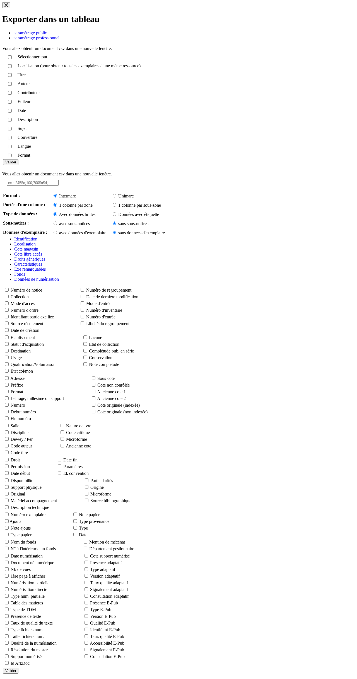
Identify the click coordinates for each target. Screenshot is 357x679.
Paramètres (73, 466)
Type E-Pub (100, 609)
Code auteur (21, 446)
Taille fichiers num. (27, 636)
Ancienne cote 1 (111, 391)
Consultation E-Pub (107, 656)
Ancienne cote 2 (111, 398)
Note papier (89, 514)
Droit (15, 460)
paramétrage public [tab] (30, 32)
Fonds (19, 274)
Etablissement (23, 337)
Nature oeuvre (78, 425)
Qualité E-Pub (102, 623)
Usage (16, 357)
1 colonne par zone (76, 205)
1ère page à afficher (28, 576)
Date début (20, 473)
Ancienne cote (78, 446)
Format (17, 391)
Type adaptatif (102, 569)
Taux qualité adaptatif (109, 582)
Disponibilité (22, 480)
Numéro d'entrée (100, 317)
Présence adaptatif (106, 562)
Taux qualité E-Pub (107, 636)
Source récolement (27, 323)
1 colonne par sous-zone (139, 205)
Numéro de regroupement (108, 290)
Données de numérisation (36, 279)
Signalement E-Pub (107, 649)
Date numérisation (27, 556)
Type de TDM (23, 609)
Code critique (78, 432)
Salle (15, 425)
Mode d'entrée (98, 303)
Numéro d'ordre (24, 310)
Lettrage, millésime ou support (37, 398)
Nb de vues (21, 569)
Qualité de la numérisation (34, 643)
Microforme (76, 439)
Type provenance (94, 521)
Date (83, 534)
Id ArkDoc (20, 663)
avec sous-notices (74, 223)
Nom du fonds (23, 542)
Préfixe (17, 385)
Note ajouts (21, 528)
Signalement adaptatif (109, 589)
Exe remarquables (30, 269)
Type (83, 528)
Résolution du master (29, 649)
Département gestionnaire (111, 548)
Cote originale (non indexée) (122, 411)
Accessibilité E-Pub (107, 643)
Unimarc (126, 196)
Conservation (100, 357)
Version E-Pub (103, 616)
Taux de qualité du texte (32, 623)
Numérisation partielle (30, 582)
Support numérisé (26, 656)
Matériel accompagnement (34, 500)
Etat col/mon (22, 371)
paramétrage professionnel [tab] (36, 37)
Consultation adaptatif (109, 596)
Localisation (25, 244)
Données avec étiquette (138, 214)
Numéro (18, 405)
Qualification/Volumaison (33, 364)
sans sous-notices (133, 223)
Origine (97, 487)
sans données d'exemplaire (141, 232)
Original (18, 494)
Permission (20, 466)
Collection (20, 296)
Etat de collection (104, 344)
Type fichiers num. (27, 629)
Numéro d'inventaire (104, 310)
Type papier (21, 534)
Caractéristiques (28, 264)
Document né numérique (32, 562)
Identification (25, 239)
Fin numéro (21, 418)
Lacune (95, 337)
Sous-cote (106, 378)
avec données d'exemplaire (82, 232)
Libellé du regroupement (107, 323)
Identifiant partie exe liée (32, 317)
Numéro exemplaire (28, 514)
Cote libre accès (28, 254)
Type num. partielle (28, 596)
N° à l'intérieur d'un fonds (33, 548)
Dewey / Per (22, 439)
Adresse (17, 378)
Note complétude (104, 364)
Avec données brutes (77, 214)
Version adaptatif (105, 576)
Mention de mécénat (107, 542)
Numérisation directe (29, 589)
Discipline (19, 432)
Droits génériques (29, 259)
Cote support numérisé (110, 556)
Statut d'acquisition (27, 344)
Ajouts (15, 521)
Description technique (30, 507)
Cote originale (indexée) (118, 405)
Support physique (26, 487)
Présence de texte (26, 616)
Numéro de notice (26, 290)
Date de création (25, 330)
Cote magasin (26, 249)
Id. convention (76, 473)
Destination (21, 351)
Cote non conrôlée (113, 385)
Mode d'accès (23, 303)
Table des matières (27, 603)
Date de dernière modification (112, 296)
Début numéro (23, 411)
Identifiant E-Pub (105, 629)
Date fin (70, 460)
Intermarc (67, 196)
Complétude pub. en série (111, 351)
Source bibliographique (110, 500)
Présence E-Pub (104, 603)
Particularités (101, 480)
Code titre (19, 452)
